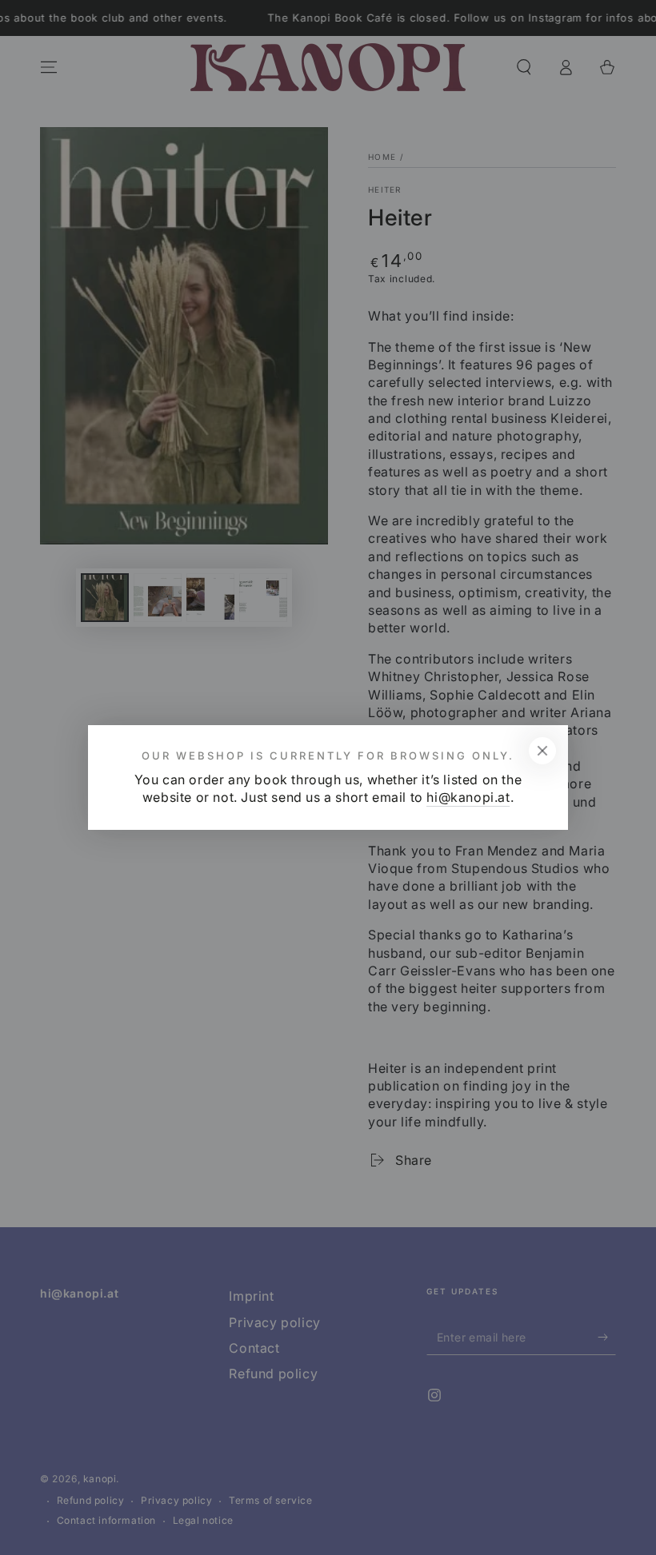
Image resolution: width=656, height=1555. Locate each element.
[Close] (542, 750)
